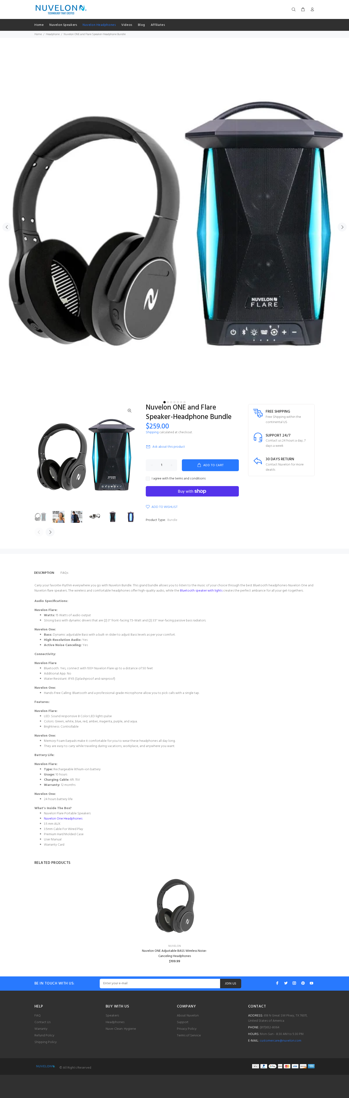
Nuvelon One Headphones (63, 818)
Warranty (40, 1029)
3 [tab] (171, 402)
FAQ (37, 1015)
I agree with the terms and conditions (179, 478)
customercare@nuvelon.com (280, 1040)
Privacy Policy (187, 1029)
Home (38, 34)
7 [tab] (184, 402)
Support (183, 1022)
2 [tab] (168, 402)
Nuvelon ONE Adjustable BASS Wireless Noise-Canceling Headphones (174, 953)
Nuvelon (174, 946)
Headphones (115, 1022)
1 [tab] (164, 402)
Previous (6, 227)
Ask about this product (168, 447)
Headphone (53, 34)
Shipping (152, 432)
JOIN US (230, 983)
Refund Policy (44, 1035)
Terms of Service (189, 1035)
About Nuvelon (188, 1015)
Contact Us (42, 1022)
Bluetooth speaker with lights (201, 590)
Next (342, 227)
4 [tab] (174, 402)
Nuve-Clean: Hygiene (121, 1029)
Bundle (172, 520)
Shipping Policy (45, 1042)
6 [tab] (181, 402)
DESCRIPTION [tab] (44, 573)
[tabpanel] (174, 224)
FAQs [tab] (65, 573)
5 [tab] (178, 402)
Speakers (112, 1015)
